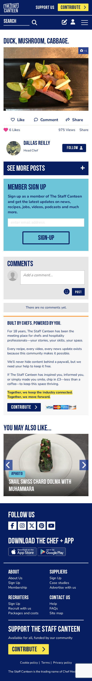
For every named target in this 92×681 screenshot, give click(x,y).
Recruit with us (19, 608)
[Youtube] (51, 526)
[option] (46, 79)
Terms (45, 663)
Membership (17, 587)
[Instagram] (22, 526)
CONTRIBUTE (70, 7)
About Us (15, 578)
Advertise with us (63, 587)
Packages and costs (23, 613)
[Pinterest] (41, 526)
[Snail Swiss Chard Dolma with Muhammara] (46, 465)
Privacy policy (62, 663)
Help (53, 604)
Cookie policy (29, 663)
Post (78, 292)
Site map (56, 613)
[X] (32, 526)
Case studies (59, 583)
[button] (46, 169)
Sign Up (14, 583)
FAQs (54, 608)
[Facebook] (12, 526)
